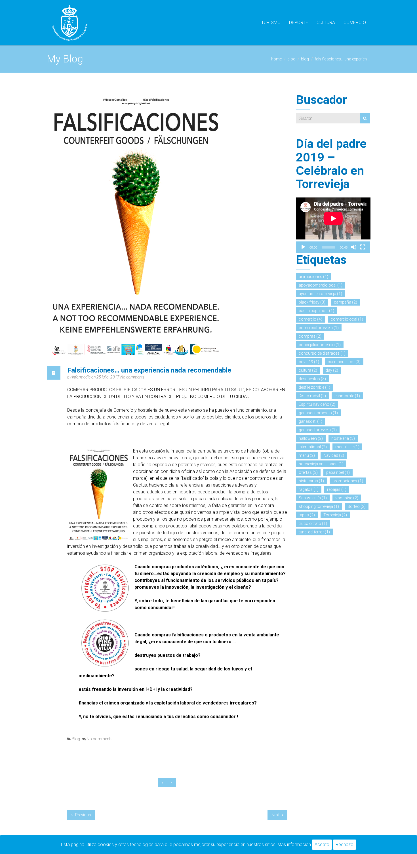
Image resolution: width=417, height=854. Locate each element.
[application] (333, 218)
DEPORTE (298, 22)
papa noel (338, 472)
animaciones (313, 276)
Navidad (333, 455)
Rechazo (344, 844)
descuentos (312, 378)
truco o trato (313, 523)
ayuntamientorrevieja (320, 293)
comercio (310, 319)
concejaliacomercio (320, 344)
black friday (312, 302)
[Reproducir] (303, 247)
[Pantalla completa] (363, 247)
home (276, 59)
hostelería (343, 438)
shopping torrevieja (319, 506)
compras (310, 336)
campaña (345, 302)
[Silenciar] (354, 247)
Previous (82, 815)
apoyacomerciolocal (320, 285)
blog (291, 59)
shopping (346, 498)
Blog (305, 59)
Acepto (322, 844)
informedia (81, 377)
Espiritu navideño (317, 404)
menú (307, 455)
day (332, 370)
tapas (307, 515)
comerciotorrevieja (319, 327)
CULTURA (326, 22)
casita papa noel (316, 310)
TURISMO (271, 22)
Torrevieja (335, 515)
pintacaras (311, 481)
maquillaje (347, 447)
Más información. (294, 844)
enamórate (347, 396)
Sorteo (357, 506)
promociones (347, 481)
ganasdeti (310, 421)
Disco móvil (312, 396)
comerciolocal (347, 319)
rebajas (336, 489)
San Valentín (313, 498)
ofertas (308, 472)
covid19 (309, 361)
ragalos (309, 489)
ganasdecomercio (318, 413)
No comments (132, 377)
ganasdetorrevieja (318, 430)
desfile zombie (314, 387)
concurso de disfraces (322, 353)
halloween (311, 438)
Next (275, 815)
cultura (308, 370)
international (313, 447)
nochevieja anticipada (321, 464)
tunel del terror (314, 532)
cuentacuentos (344, 361)
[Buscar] (365, 118)
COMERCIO (355, 22)
